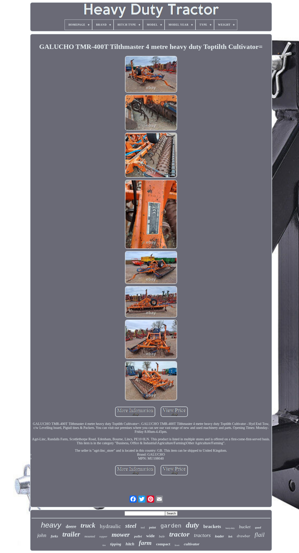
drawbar (243, 536)
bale (162, 536)
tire (104, 545)
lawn (177, 545)
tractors (202, 535)
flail (260, 535)
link (230, 536)
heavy (51, 525)
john (41, 535)
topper (103, 536)
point (152, 527)
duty (192, 525)
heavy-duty (230, 528)
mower (121, 534)
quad (258, 527)
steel (130, 525)
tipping (115, 544)
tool (143, 527)
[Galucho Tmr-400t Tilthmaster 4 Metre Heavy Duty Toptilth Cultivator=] (151, 74)
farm (145, 542)
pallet (138, 536)
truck (88, 525)
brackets (212, 526)
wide (150, 535)
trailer (71, 534)
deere (71, 526)
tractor (179, 534)
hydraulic (110, 526)
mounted (89, 536)
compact (163, 544)
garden (170, 526)
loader (219, 536)
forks (54, 536)
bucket (245, 526)
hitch (130, 544)
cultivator (191, 544)
